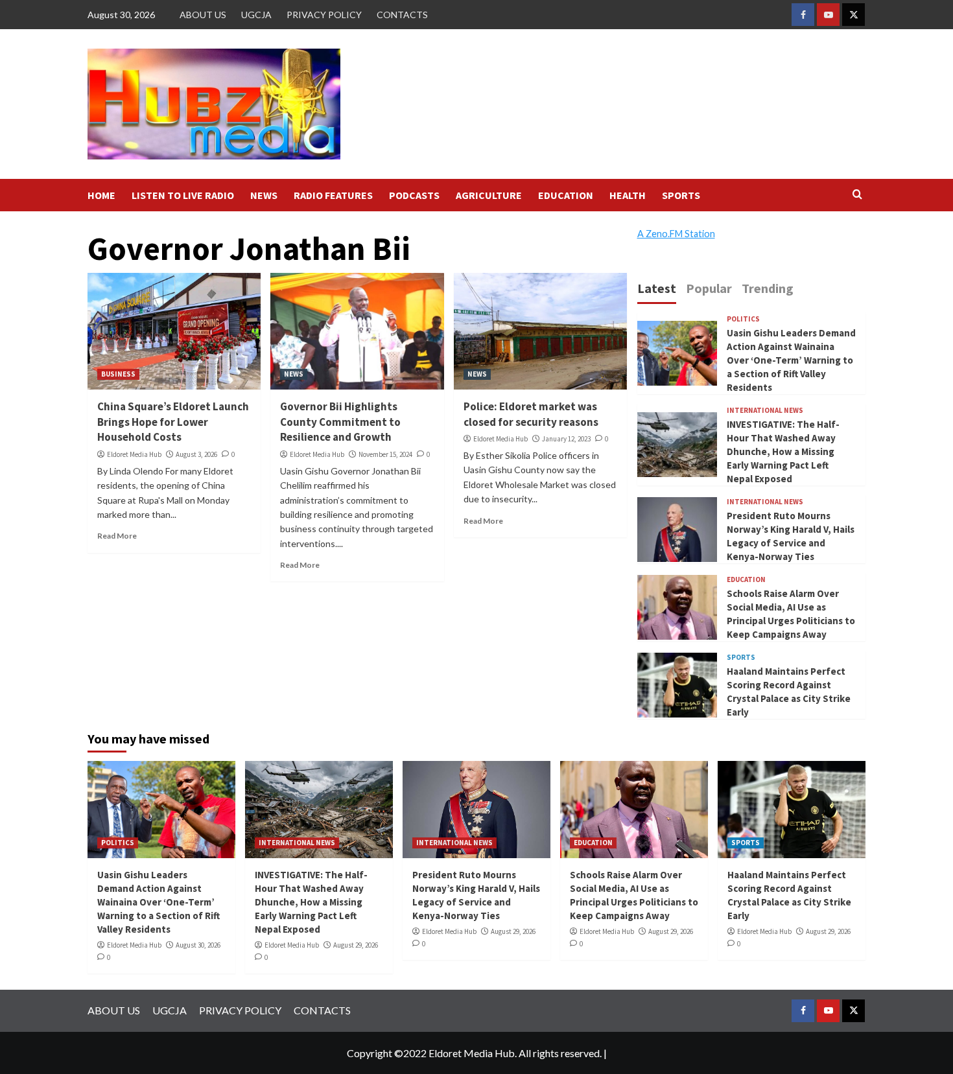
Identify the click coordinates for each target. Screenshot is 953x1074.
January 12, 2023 (566, 438)
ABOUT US (203, 14)
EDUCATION (565, 195)
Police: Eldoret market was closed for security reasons (531, 414)
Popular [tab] (709, 288)
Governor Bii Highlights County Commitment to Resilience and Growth (340, 422)
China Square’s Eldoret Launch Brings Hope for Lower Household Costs (173, 422)
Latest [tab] (656, 288)
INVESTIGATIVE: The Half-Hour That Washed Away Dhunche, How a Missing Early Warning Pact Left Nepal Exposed (783, 451)
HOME (101, 195)
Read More (117, 536)
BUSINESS (118, 374)
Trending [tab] (768, 288)
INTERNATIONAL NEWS (765, 410)
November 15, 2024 (385, 454)
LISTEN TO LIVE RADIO (183, 195)
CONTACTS (402, 14)
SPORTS (681, 195)
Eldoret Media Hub (134, 454)
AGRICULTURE (489, 195)
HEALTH (627, 195)
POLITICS (743, 319)
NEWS (263, 195)
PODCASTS (414, 195)
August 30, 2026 (198, 945)
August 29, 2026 (355, 945)
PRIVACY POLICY (324, 14)
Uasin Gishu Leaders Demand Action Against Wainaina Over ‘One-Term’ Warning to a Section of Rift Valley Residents (791, 360)
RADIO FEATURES (333, 195)
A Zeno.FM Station (676, 234)
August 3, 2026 (196, 454)
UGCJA (256, 14)
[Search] (857, 194)
